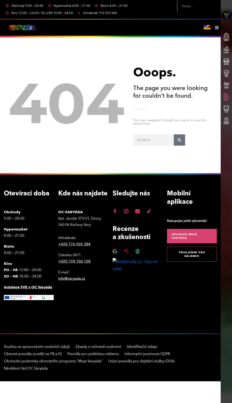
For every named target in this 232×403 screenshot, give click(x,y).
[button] (192, 236)
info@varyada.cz (71, 278)
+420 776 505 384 (74, 244)
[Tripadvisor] (137, 251)
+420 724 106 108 (74, 261)
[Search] (179, 140)
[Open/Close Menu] (217, 28)
